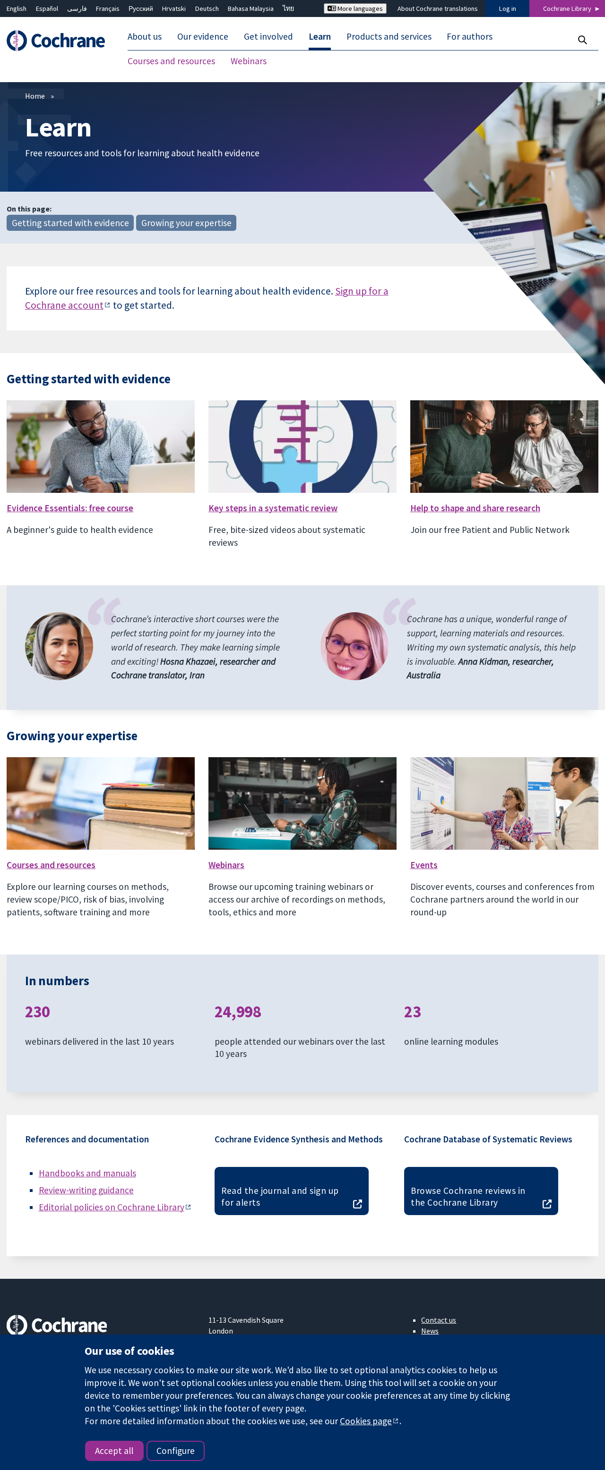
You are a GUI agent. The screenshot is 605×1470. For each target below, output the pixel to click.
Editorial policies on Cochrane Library (111, 1207)
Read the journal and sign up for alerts (279, 1196)
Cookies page (366, 1421)
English (16, 8)
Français (108, 8)
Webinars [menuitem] (249, 61)
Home (35, 96)
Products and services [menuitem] (389, 36)
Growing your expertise (186, 222)
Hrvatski (174, 8)
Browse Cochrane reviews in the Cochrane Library (468, 1196)
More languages (359, 8)
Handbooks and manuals (87, 1173)
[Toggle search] (582, 39)
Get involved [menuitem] (268, 36)
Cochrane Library (567, 8)
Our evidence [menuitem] (202, 36)
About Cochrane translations (438, 8)
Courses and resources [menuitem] (171, 61)
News (430, 1330)
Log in (507, 8)
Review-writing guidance (86, 1190)
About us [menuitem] (145, 36)
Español (47, 8)
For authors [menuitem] (470, 36)
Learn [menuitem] (320, 36)
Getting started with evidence (70, 222)
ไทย (288, 8)
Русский (141, 8)
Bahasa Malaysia (251, 8)
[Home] (60, 41)
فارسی (77, 8)
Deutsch (207, 8)
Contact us (438, 1320)
